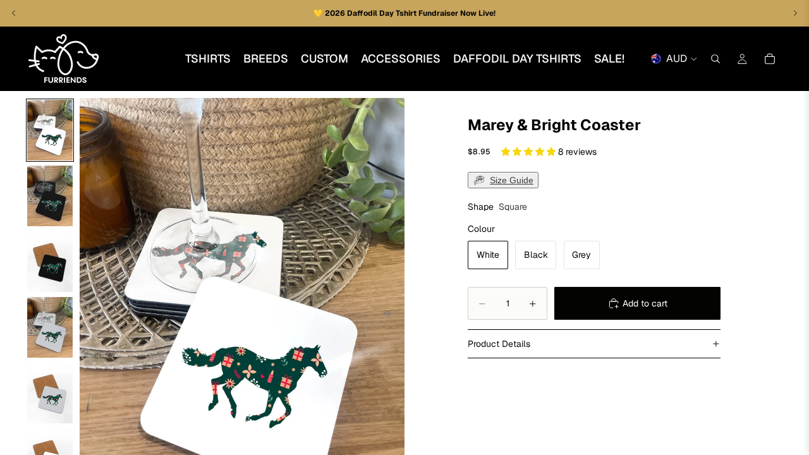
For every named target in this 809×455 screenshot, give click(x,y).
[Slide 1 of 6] (50, 130)
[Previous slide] (93, 315)
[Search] (715, 59)
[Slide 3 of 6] (50, 261)
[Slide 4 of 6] (50, 327)
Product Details (499, 343)
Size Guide (511, 180)
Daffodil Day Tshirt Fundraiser (403, 13)
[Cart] (770, 59)
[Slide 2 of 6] (50, 196)
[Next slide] (390, 315)
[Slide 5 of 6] (50, 393)
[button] (529, 151)
